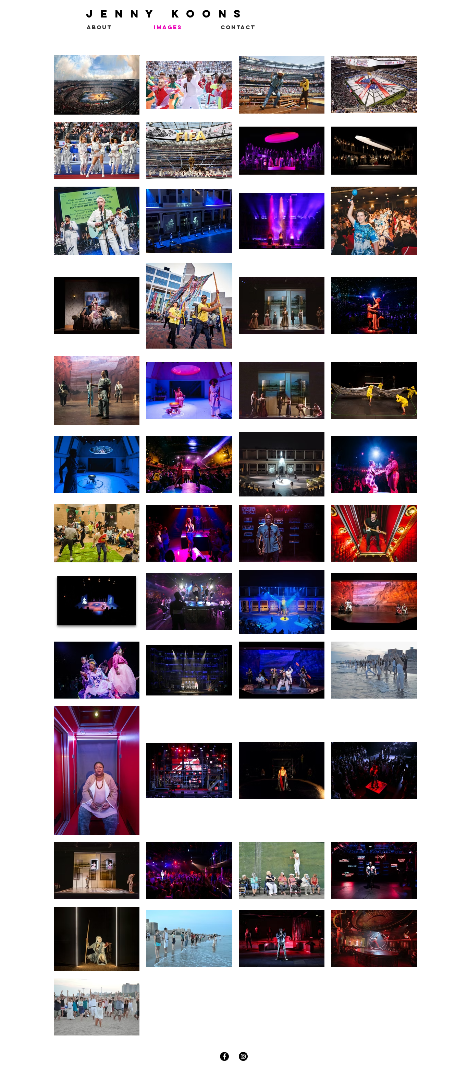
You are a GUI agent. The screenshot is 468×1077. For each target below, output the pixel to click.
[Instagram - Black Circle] (243, 1056)
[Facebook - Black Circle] (224, 1056)
